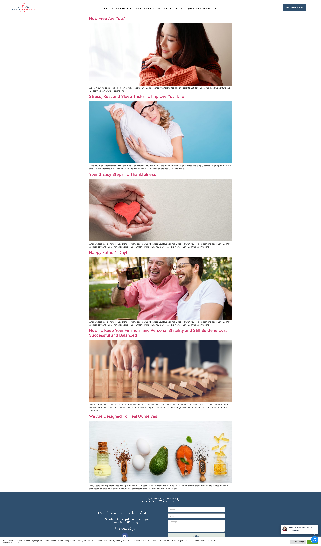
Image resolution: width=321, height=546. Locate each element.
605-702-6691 (125, 528)
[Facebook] (125, 536)
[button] (294, 7)
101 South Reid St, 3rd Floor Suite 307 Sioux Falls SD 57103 (124, 520)
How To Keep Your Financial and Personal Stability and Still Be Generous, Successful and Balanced (158, 333)
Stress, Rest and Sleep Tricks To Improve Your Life (136, 96)
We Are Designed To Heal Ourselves (123, 416)
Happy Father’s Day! (108, 252)
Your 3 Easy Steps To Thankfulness (122, 174)
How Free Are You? (107, 18)
